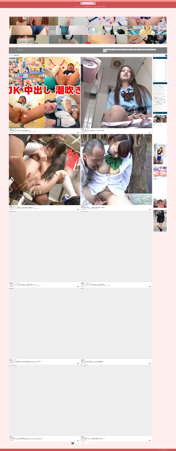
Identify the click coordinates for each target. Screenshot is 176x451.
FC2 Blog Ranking (156, 110)
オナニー (79, 6)
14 (85, 443)
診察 (120, 49)
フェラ (162, 93)
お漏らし (147, 49)
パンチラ (131, 49)
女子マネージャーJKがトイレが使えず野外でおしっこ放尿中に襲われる (93, 284)
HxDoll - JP (155, 198)
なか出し (161, 86)
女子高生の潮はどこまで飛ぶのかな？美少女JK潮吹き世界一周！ (20, 130)
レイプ (83, 6)
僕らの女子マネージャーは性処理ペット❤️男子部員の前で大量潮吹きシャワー (22, 207)
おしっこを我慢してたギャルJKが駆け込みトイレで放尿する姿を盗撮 (92, 130)
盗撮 (90, 6)
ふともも (155, 88)
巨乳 (76, 6)
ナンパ (165, 90)
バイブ (123, 49)
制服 (156, 98)
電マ (155, 105)
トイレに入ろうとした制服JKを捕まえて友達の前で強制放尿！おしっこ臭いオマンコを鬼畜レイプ (25, 361)
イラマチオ (162, 88)
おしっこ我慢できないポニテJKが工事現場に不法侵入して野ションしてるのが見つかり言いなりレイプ (26, 438)
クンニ (105, 51)
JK (71, 6)
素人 (160, 78)
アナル (159, 88)
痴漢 (85, 6)
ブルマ (105, 49)
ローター (160, 96)
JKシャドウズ (155, 209)
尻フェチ (157, 99)
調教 (87, 6)
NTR (157, 85)
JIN (79, 132)
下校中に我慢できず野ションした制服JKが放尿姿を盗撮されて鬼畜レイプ (93, 207)
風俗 (158, 105)
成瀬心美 (109, 49)
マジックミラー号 (161, 94)
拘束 (96, 6)
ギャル (74, 6)
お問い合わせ (100, 6)
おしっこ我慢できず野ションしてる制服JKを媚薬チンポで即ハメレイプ (93, 438)
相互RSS (104, 6)
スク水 (159, 90)
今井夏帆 (164, 96)
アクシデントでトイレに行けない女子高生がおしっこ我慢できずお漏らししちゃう (22, 284)
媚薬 (162, 98)
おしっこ (93, 6)
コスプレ (155, 90)
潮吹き (143, 49)
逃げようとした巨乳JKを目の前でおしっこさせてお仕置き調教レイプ (92, 361)
